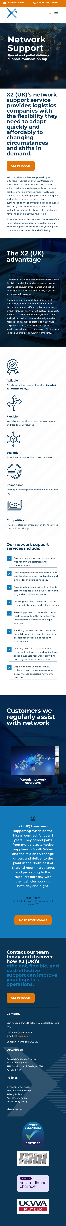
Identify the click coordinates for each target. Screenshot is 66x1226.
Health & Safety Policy (19, 1090)
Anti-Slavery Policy (17, 1098)
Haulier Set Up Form (18, 1062)
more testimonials (33, 920)
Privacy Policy (14, 1094)
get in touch (20, 165)
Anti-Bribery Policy (17, 1101)
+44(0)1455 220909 (47, 2)
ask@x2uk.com (16, 2)
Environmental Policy (18, 1087)
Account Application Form (21, 1059)
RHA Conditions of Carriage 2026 (25, 1066)
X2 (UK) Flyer (14, 1069)
